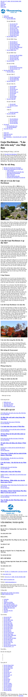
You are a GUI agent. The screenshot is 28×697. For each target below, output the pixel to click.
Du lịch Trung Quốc (15, 77)
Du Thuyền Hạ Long (12, 126)
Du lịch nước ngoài (8, 70)
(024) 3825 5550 (7, 574)
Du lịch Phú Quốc (14, 56)
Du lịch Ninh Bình (14, 32)
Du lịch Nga (13, 97)
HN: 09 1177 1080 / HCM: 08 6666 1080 (11, 1)
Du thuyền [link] (6, 124)
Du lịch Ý (12, 94)
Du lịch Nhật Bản (14, 78)
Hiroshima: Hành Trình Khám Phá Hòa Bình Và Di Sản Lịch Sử (13, 491)
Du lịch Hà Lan (14, 89)
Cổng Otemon (10, 170)
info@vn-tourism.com (9, 579)
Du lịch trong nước (8, 17)
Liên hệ (2, 2)
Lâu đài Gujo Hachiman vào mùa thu (16, 177)
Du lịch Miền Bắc (11, 18)
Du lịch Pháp (13, 86)
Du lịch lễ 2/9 (13, 66)
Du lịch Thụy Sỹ (14, 92)
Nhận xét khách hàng (9, 603)
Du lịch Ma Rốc (14, 123)
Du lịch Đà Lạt (13, 41)
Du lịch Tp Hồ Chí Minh (16, 55)
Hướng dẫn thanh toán (9, 607)
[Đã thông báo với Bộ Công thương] (10, 592)
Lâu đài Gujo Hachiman (11, 154)
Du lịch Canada (14, 105)
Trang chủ (6, 16)
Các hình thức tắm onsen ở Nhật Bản (12, 426)
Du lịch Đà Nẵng (14, 48)
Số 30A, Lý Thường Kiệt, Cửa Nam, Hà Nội (16, 571)
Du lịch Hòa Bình (14, 33)
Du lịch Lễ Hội (10, 61)
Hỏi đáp (6, 609)
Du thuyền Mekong (11, 127)
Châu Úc (9, 107)
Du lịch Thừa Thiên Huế (16, 47)
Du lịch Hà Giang (14, 35)
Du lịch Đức (13, 93)
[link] (7, 594)
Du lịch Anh (13, 90)
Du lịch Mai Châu (14, 31)
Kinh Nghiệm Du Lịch (9, 406)
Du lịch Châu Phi (11, 113)
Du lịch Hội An (14, 43)
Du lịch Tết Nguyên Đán (16, 67)
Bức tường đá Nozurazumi (13, 173)
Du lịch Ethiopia (14, 119)
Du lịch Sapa (13, 25)
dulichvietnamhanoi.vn (10, 582)
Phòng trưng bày (11, 174)
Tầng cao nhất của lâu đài (13, 176)
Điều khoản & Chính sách (10, 606)
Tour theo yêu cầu (8, 128)
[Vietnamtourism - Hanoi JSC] (11, 13)
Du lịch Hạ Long (14, 29)
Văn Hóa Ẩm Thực (8, 403)
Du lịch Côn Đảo (14, 58)
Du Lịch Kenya (14, 120)
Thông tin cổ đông (8, 602)
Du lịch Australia (14, 112)
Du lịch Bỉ (12, 87)
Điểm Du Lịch (7, 402)
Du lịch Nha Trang (14, 46)
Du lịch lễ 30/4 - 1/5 (15, 69)
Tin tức (5, 600)
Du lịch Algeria (14, 121)
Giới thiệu (6, 599)
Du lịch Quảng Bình (15, 44)
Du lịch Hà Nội (14, 24)
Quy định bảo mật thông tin (10, 605)
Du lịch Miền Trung (12, 36)
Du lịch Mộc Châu (14, 26)
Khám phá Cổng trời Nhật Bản (11, 471)
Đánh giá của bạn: (6, 395)
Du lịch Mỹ (13, 104)
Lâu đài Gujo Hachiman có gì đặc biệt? (13, 169)
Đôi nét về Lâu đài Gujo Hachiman (12, 167)
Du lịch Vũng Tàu (14, 59)
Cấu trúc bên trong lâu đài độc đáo (15, 172)
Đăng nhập (3, 7)
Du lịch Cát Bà (13, 28)
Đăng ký (3, 5)
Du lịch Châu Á (11, 71)
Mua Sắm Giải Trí (8, 405)
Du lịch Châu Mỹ (11, 99)
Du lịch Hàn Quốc (14, 79)
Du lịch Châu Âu (11, 81)
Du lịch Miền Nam (11, 50)
